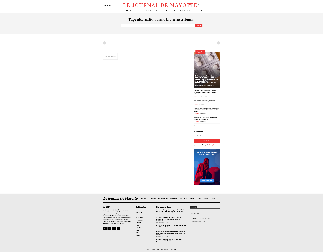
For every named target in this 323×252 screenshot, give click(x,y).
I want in (206, 140)
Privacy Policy (212, 145)
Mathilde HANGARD (200, 85)
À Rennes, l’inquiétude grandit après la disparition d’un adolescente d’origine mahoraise (205, 92)
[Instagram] (109, 228)
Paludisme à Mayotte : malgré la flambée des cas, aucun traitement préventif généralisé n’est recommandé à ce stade (206, 79)
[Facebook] (105, 228)
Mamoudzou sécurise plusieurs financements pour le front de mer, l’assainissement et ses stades (206, 109)
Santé (158, 215)
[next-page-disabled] (218, 42)
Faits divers (197, 96)
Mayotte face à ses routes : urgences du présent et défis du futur (205, 118)
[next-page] (197, 126)
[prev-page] (104, 42)
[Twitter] (114, 228)
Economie (196, 113)
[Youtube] (118, 228)
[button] (107, 5)
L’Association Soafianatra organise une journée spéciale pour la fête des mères (205, 101)
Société (196, 104)
